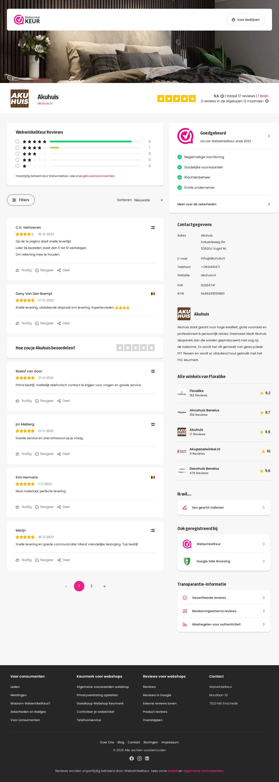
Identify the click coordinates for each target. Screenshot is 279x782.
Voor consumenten (25, 720)
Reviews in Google (157, 695)
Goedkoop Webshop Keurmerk (100, 703)
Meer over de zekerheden (196, 204)
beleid (173, 770)
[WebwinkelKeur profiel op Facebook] (131, 758)
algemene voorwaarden (203, 770)
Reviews (149, 687)
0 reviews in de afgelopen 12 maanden (232, 101)
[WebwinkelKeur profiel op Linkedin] (147, 758)
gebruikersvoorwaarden (98, 176)
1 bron (263, 96)
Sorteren (124, 199)
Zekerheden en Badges (28, 711)
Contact (134, 742)
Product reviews (155, 711)
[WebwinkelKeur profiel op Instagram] (139, 758)
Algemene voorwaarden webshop (103, 687)
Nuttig (26, 270)
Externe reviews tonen (160, 703)
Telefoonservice (89, 720)
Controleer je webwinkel (95, 711)
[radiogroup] (176, 98)
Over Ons (107, 742)
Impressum (170, 742)
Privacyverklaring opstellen (97, 695)
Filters (24, 199)
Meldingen (18, 695)
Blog (120, 742)
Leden (15, 687)
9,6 (219, 96)
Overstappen (153, 720)
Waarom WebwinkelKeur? (30, 703)
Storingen (150, 742)
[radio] (160, 98)
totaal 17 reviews (241, 95)
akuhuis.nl (44, 103)
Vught (217, 248)
